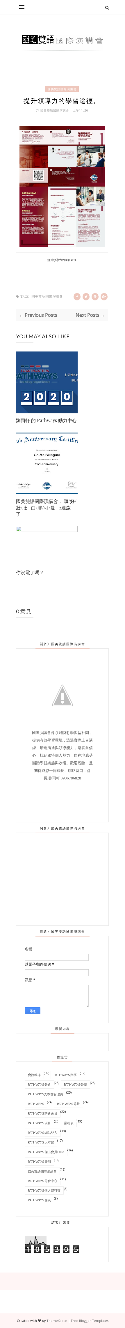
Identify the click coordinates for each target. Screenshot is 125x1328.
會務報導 (34, 1075)
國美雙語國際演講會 (62, 89)
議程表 (69, 1123)
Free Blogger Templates (89, 1320)
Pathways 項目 (39, 1123)
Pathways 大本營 (41, 1142)
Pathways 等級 (68, 1104)
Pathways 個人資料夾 (44, 1190)
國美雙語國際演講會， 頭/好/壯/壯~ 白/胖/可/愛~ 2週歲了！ (46, 507)
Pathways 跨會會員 (42, 1113)
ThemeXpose (57, 1320)
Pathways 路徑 (65, 1075)
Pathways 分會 (39, 1084)
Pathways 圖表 (39, 1200)
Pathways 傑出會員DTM (46, 1152)
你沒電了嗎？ (30, 572)
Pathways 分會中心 (42, 1181)
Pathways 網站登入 (42, 1132)
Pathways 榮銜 (75, 1084)
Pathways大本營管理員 (45, 1094)
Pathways (36, 1104)
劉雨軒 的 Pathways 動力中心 (46, 420)
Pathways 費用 (39, 1161)
